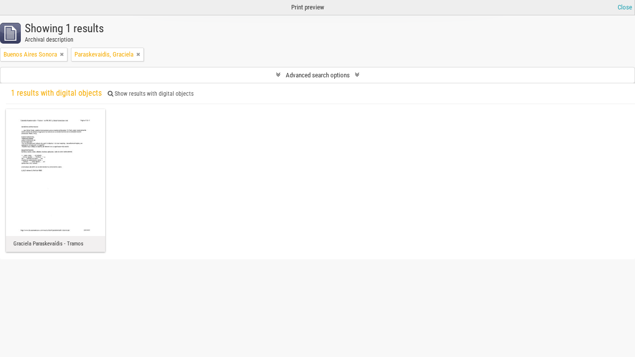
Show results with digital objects (153, 93)
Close (625, 7)
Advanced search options (318, 75)
